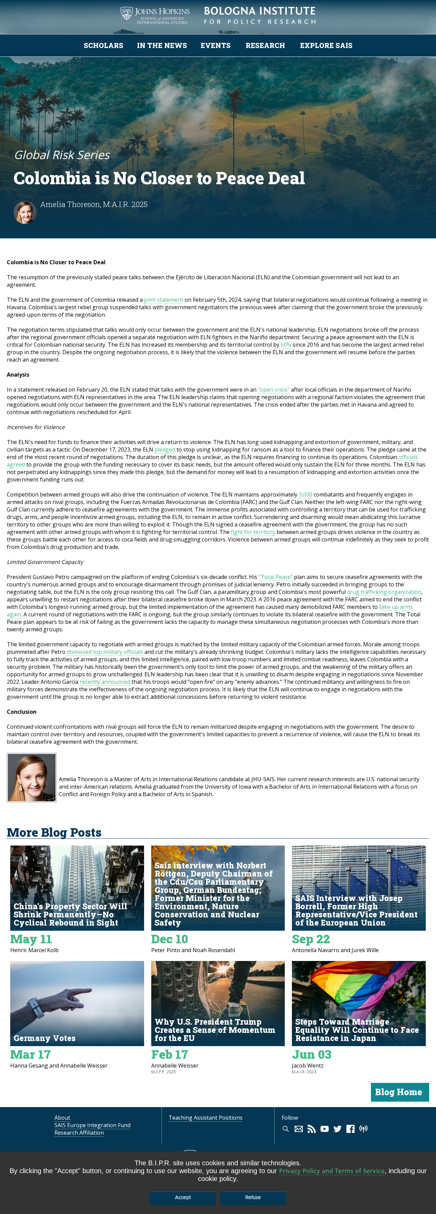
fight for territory (253, 532)
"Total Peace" (276, 577)
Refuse (253, 1197)
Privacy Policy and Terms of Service (332, 1171)
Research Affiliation (79, 1132)
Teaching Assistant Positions (206, 1117)
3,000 (305, 494)
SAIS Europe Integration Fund (92, 1125)
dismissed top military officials (105, 652)
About (62, 1117)
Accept (183, 1197)
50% (286, 344)
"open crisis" (274, 389)
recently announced (105, 681)
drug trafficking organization (384, 592)
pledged (165, 449)
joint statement (163, 299)
